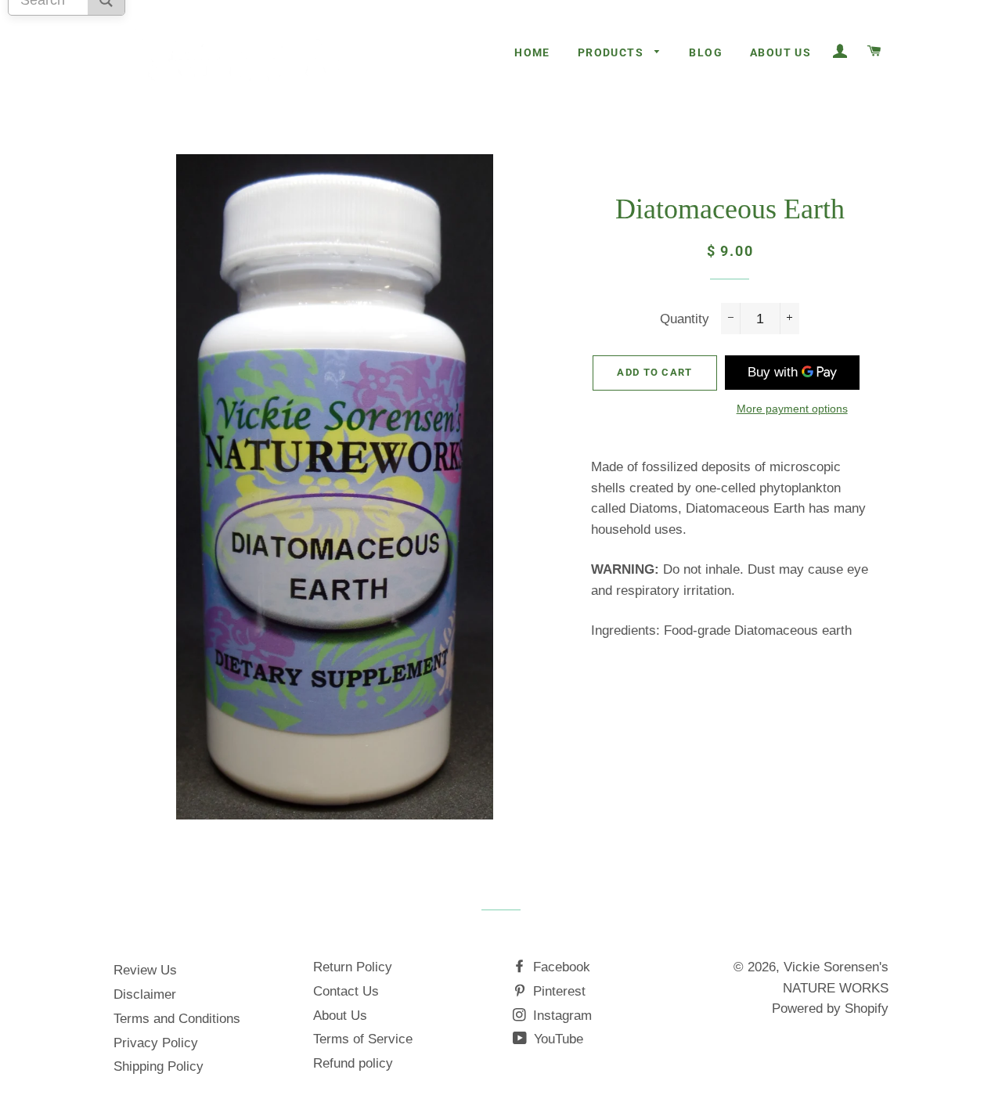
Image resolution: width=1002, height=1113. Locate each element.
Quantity (684, 319)
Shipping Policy (159, 1066)
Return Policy (352, 967)
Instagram (560, 1015)
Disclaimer (145, 994)
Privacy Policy (156, 1043)
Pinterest (557, 991)
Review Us (145, 970)
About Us (780, 52)
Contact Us (346, 991)
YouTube (556, 1039)
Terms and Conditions (177, 1018)
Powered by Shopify (830, 1008)
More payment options (792, 408)
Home (532, 52)
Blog (706, 52)
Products (612, 52)
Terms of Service (363, 1039)
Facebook (559, 967)
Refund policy (353, 1063)
